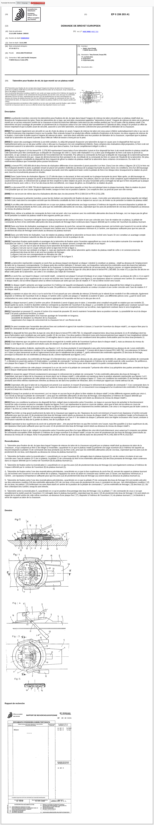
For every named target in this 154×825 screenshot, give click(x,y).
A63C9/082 (87, 31)
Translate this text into (8, 3)
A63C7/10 (94, 31)
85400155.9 (25, 38)
